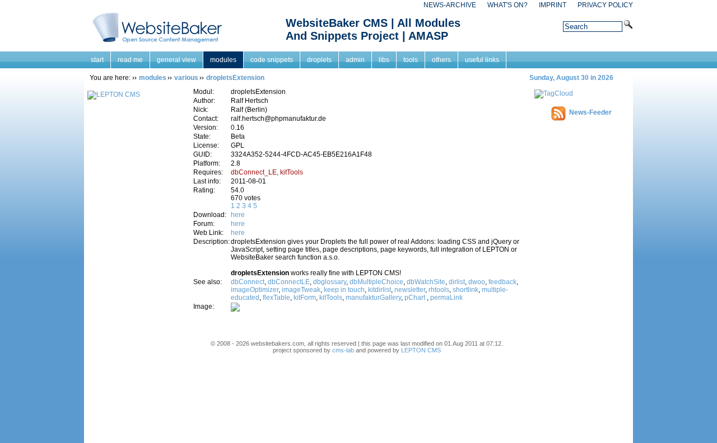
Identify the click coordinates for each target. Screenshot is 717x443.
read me (130, 60)
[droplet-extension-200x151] (235, 309)
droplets (319, 60)
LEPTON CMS (421, 350)
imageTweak (301, 290)
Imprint (552, 5)
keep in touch (344, 290)
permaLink (446, 297)
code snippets (271, 60)
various (186, 78)
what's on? (507, 5)
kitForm (305, 297)
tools (410, 60)
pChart (415, 297)
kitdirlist (379, 290)
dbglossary (329, 282)
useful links (482, 60)
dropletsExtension (235, 78)
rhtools (439, 290)
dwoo (476, 282)
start (97, 60)
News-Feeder (590, 112)
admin (355, 60)
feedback (502, 282)
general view (176, 60)
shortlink (465, 290)
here (238, 215)
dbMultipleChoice (376, 282)
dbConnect (247, 282)
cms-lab (343, 350)
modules (223, 60)
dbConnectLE (289, 282)
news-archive (449, 5)
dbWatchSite (426, 282)
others (441, 60)
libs (384, 60)
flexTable (276, 297)
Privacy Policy (605, 5)
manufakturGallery (373, 297)
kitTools (330, 297)
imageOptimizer (254, 290)
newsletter (409, 290)
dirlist (457, 282)
